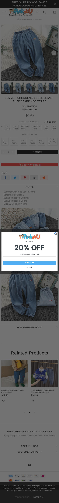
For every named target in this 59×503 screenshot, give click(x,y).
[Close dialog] (55, 233)
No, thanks (30, 267)
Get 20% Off (29, 263)
